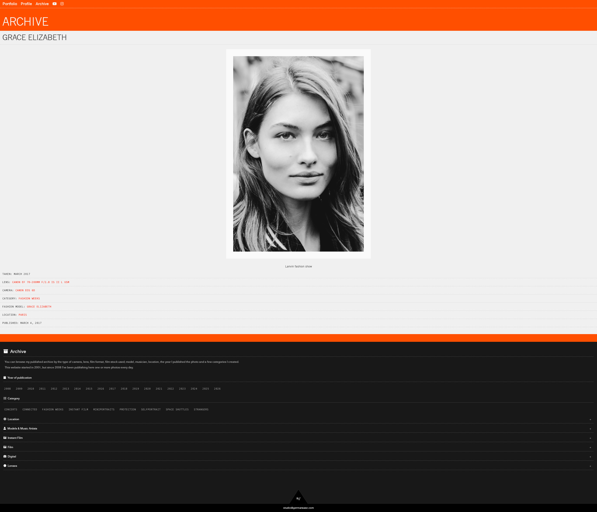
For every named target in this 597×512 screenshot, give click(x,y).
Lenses (298, 465)
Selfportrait (151, 409)
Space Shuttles (177, 409)
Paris (23, 314)
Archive (42, 4)
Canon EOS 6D (25, 290)
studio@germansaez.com (298, 507)
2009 (19, 388)
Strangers (201, 409)
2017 (112, 388)
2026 (217, 388)
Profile (26, 4)
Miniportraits (104, 409)
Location (298, 419)
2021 (159, 388)
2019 (135, 388)
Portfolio (10, 4)
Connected (29, 409)
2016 (100, 388)
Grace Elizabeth (39, 306)
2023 (182, 388)
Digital (298, 456)
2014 (77, 388)
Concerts (10, 409)
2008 (7, 388)
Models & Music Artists (298, 428)
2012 (54, 388)
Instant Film (78, 409)
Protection (128, 409)
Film (298, 447)
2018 (124, 388)
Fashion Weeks (29, 298)
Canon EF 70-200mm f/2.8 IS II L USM (40, 282)
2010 (31, 388)
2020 (147, 388)
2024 (194, 388)
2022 (170, 388)
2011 (42, 388)
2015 (89, 388)
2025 (205, 388)
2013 (65, 388)
